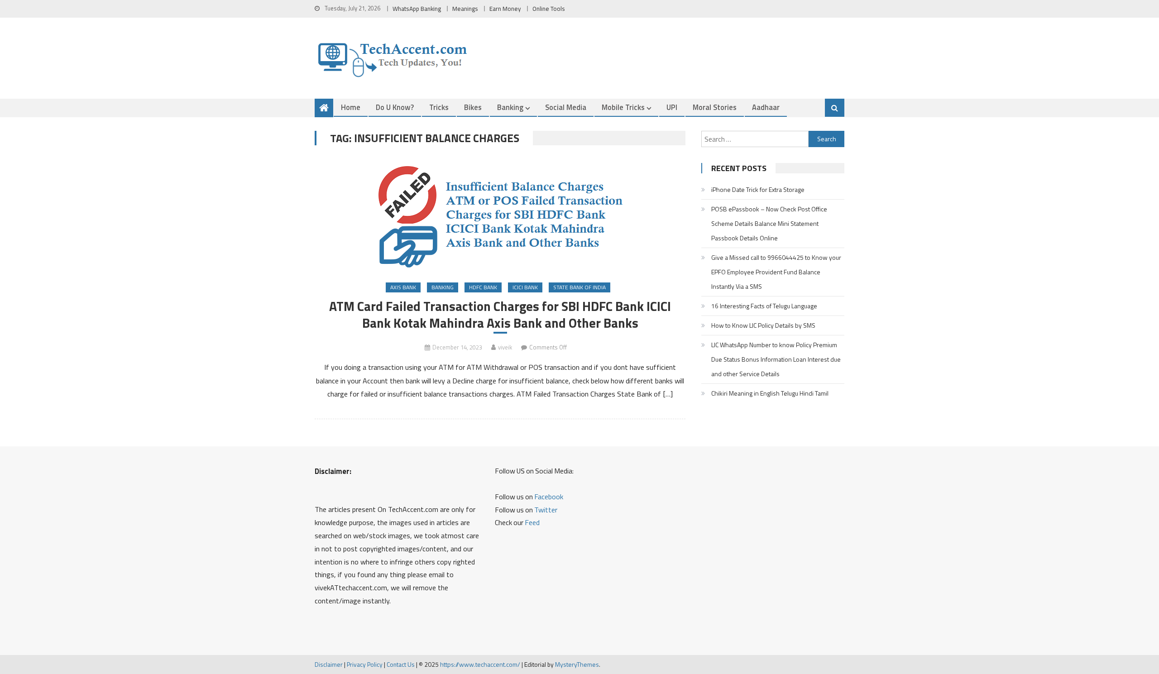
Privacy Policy (365, 664)
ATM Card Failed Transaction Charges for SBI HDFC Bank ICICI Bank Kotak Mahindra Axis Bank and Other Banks (500, 314)
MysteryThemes (577, 664)
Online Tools (548, 8)
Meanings (465, 8)
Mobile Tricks (623, 107)
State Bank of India (579, 287)
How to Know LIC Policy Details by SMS (763, 325)
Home (350, 107)
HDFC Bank (483, 287)
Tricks (439, 107)
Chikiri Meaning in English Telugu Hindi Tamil (770, 393)
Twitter (545, 509)
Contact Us (401, 664)
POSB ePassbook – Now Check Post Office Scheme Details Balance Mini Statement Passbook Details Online (769, 223)
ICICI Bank (525, 287)
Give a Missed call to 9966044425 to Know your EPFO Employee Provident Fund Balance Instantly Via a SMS (776, 272)
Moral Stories (715, 107)
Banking (510, 107)
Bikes (473, 107)
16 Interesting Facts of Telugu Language (764, 306)
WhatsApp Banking (417, 8)
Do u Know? (395, 107)
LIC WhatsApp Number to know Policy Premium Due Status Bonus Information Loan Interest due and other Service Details (776, 359)
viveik (505, 347)
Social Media (565, 107)
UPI (671, 107)
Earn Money (505, 8)
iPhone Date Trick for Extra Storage (758, 189)
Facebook (548, 496)
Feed (532, 522)
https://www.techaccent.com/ (480, 664)
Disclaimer (329, 664)
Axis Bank (403, 287)
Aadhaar (766, 107)
